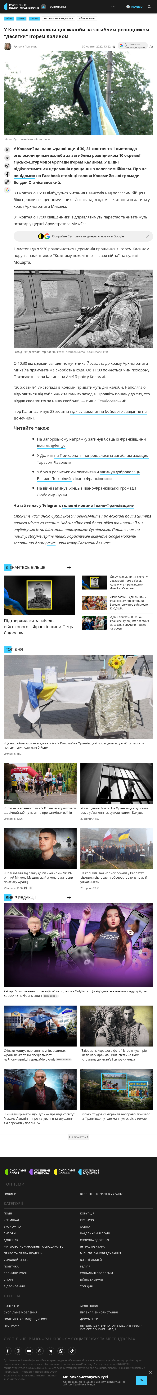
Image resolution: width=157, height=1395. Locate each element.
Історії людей (91, 1260)
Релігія (85, 1266)
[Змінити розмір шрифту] (151, 46)
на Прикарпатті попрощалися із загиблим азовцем (101, 455)
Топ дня (86, 1286)
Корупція (87, 1213)
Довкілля (11, 1240)
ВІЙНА (9, 18)
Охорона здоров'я (94, 1240)
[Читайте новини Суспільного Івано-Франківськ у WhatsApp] (61, 1351)
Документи (89, 1319)
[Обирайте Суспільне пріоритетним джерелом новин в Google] (7, 190)
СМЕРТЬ (34, 18)
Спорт (8, 1279)
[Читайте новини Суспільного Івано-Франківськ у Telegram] (50, 1351)
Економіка (12, 1226)
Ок (141, 1380)
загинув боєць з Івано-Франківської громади (94, 488)
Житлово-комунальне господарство (34, 1246)
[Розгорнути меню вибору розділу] (43, 6)
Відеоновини (14, 1286)
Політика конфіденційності (26, 1319)
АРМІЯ (21, 18)
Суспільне (56, 1371)
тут (51, 542)
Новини (10, 1194)
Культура (87, 1220)
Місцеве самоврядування (58, 18)
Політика (11, 1266)
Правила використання (99, 1312)
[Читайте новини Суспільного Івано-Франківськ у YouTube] (29, 1351)
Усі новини (58, 6)
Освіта (85, 1226)
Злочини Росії (15, 1273)
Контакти (11, 1306)
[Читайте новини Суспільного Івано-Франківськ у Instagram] (18, 1351)
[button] (7, 149)
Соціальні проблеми (96, 1273)
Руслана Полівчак (25, 46)
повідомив (24, 175)
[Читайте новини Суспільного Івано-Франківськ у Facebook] (7, 1351)
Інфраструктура (92, 1246)
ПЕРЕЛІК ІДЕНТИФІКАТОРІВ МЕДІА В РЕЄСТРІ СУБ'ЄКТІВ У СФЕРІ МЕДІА (111, 1327)
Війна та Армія (87, 18)
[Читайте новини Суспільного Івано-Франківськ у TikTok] (72, 1351)
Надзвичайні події (95, 1233)
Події (8, 1213)
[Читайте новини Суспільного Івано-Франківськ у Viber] (40, 1351)
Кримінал (11, 1220)
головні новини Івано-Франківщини (98, 505)
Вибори (10, 1233)
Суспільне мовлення (20, 1312)
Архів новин (89, 1306)
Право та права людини (23, 1253)
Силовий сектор (17, 1260)
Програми (12, 1325)
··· (113, 6)
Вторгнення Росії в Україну (101, 1194)
